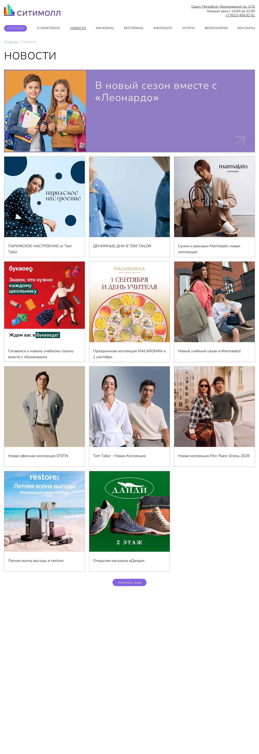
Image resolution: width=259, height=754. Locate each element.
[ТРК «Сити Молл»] (32, 11)
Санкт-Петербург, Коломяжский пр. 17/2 (223, 7)
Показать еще (129, 582)
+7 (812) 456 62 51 (240, 15)
